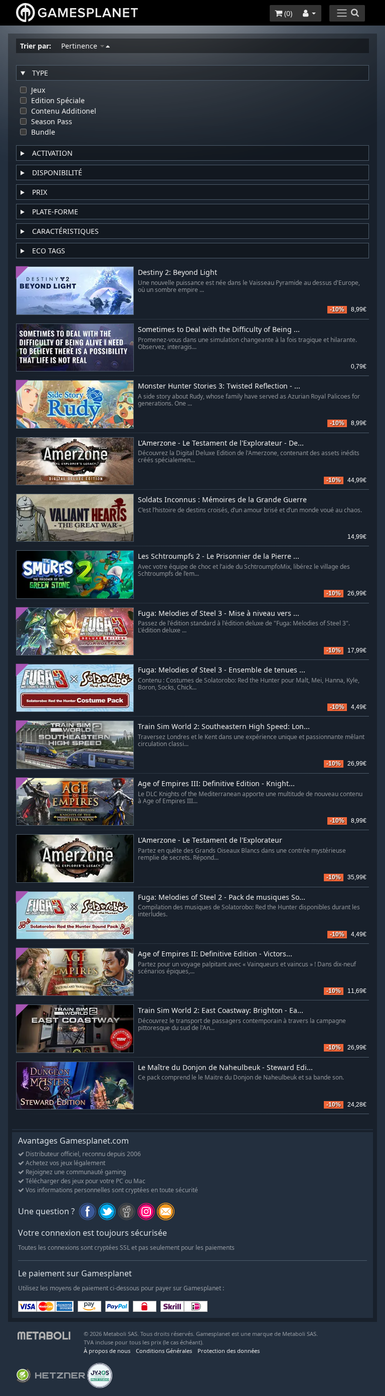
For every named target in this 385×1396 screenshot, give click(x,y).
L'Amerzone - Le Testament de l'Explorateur (210, 840)
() (287, 13)
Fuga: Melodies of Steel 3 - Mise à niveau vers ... (218, 613)
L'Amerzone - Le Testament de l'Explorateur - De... (221, 443)
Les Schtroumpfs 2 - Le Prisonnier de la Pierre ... (218, 556)
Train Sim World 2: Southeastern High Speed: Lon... (224, 727)
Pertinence (80, 46)
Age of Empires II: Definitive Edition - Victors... (215, 954)
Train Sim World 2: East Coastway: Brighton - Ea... (220, 1010)
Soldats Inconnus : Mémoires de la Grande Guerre (222, 500)
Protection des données (229, 1350)
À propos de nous (107, 1350)
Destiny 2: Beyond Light (177, 272)
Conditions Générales (164, 1350)
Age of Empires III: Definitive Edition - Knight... (216, 784)
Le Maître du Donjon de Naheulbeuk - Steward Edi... (225, 1068)
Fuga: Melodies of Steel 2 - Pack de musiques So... (221, 897)
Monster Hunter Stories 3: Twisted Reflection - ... (219, 386)
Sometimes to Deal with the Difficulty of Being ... (219, 329)
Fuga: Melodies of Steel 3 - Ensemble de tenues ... (221, 670)
